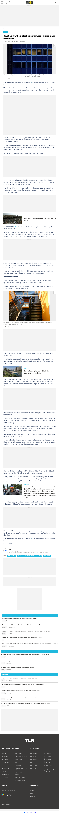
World (10, 29)
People (3, 620)
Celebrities (4, 627)
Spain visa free (12, 555)
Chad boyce (47, 555)
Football (3, 680)
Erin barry (39, 555)
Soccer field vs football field (26, 555)
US (2, 639)
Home (5, 29)
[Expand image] (54, 45)
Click (16, 227)
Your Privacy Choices (31, 812)
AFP (17, 41)
